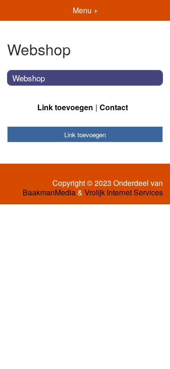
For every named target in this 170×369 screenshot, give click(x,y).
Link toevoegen (65, 107)
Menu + (85, 10)
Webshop (28, 78)
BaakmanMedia (49, 192)
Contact (114, 107)
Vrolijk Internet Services (124, 192)
